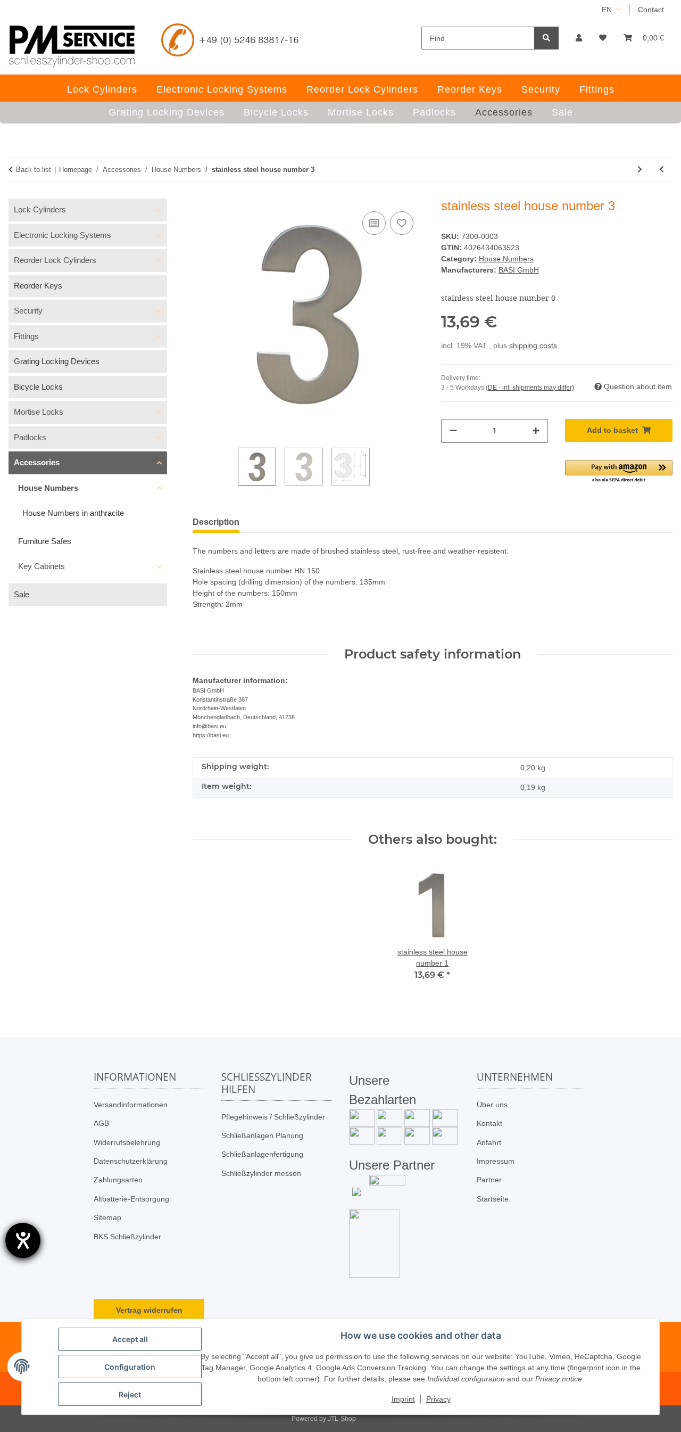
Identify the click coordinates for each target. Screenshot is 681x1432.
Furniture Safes (44, 541)
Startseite (493, 1199)
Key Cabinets (41, 566)
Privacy (438, 1399)
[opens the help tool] (22, 1240)
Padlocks (30, 437)
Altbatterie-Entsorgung (131, 1199)
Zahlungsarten (118, 1179)
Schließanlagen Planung (262, 1135)
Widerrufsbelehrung (127, 1142)
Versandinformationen (131, 1104)
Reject (130, 1394)
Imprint (403, 1399)
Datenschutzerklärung (131, 1161)
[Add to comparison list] (374, 223)
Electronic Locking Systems (62, 235)
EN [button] (607, 9)
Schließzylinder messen (261, 1173)
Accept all (130, 1339)
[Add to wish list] (401, 223)
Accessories (37, 462)
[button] (579, 38)
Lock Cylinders (40, 209)
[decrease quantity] (453, 430)
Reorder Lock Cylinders (55, 260)
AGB (101, 1123)
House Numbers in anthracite (73, 512)
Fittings (26, 336)
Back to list (33, 170)
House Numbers (506, 258)
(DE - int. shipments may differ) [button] (530, 387)
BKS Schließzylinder (127, 1236)
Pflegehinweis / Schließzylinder (273, 1117)
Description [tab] (216, 521)
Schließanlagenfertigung (262, 1154)
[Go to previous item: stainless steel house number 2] (661, 169)
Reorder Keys (38, 285)
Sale (21, 594)
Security (28, 310)
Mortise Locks (38, 411)
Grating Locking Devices (56, 361)
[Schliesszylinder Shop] (72, 46)
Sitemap (107, 1217)
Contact (651, 9)
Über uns (492, 1104)
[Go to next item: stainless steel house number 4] (640, 169)
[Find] (546, 38)
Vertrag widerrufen (149, 1310)
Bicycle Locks (38, 386)
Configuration (129, 1366)
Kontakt (489, 1123)
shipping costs (533, 345)
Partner (489, 1179)
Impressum (495, 1161)
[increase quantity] (535, 430)
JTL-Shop (342, 1418)
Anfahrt (489, 1142)
